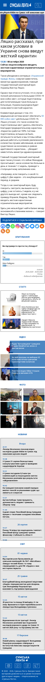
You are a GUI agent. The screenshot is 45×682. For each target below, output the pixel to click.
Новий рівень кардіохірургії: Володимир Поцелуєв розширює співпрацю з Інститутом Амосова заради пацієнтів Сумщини (22, 644)
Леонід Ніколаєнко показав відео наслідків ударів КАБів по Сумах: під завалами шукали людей (20, 451)
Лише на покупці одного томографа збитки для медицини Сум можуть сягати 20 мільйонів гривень (31, 297)
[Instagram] (17, 226)
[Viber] (22, 226)
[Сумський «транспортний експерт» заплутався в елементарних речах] (33, 394)
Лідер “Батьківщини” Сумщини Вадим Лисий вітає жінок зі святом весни (26, 346)
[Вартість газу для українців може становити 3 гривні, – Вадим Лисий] (33, 408)
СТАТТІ (22, 287)
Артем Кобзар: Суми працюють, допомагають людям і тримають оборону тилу (18, 502)
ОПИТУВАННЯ (22, 237)
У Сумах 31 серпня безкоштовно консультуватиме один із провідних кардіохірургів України (20, 463)
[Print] (42, 226)
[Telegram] (27, 226)
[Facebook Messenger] (32, 226)
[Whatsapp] (12, 226)
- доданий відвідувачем (32, 276)
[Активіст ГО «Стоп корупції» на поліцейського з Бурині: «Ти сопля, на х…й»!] (11, 421)
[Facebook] (3, 226)
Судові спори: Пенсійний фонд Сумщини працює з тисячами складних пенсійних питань (22, 514)
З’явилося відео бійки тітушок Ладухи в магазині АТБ (25, 372)
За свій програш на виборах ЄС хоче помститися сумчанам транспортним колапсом (26, 359)
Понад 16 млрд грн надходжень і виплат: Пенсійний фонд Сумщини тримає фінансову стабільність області (22, 532)
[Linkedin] (8, 226)
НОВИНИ (22, 434)
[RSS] (3, 231)
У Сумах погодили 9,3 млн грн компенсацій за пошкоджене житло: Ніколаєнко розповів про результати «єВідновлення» (20, 477)
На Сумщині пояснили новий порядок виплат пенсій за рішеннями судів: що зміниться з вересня (21, 490)
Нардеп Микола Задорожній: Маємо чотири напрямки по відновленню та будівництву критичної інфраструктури (31, 324)
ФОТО (23, 385)
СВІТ (22, 544)
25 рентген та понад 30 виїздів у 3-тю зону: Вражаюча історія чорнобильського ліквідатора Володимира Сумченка (22, 604)
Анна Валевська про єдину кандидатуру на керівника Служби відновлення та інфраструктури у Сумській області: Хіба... (31, 311)
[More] (8, 231)
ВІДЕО (22, 337)
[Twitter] (37, 226)
